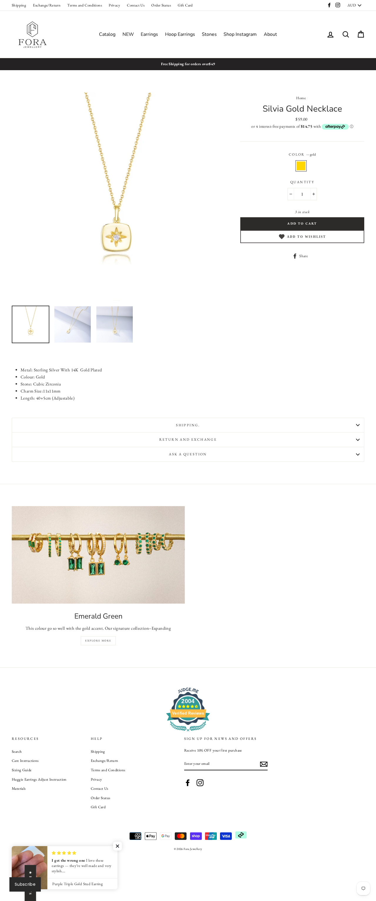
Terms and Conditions (84, 5)
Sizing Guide (22, 769)
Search (17, 751)
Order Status (161, 5)
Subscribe (25, 884)
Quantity (302, 182)
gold (301, 165)
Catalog (107, 34)
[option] (188, 64)
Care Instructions (25, 760)
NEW (128, 34)
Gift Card (185, 5)
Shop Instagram (240, 34)
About (270, 34)
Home (301, 97)
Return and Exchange (188, 439)
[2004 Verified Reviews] (188, 732)
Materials (19, 788)
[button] (117, 846)
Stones (209, 34)
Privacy (114, 5)
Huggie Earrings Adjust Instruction (39, 779)
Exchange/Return (47, 5)
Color (302, 154)
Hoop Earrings (180, 34)
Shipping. (188, 425)
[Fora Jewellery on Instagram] (200, 782)
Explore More (98, 640)
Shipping (19, 5)
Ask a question (188, 454)
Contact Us (136, 5)
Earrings (149, 34)
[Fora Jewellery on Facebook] (187, 782)
